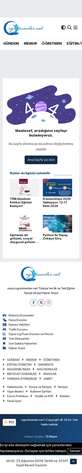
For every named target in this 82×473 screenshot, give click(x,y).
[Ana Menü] (76, 28)
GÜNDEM (11, 43)
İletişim (63, 387)
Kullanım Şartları (40, 391)
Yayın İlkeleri (15, 391)
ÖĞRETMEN (52, 43)
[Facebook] (33, 302)
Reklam (65, 396)
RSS (11, 422)
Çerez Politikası (17, 396)
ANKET (48, 378)
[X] (41, 302)
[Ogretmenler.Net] (24, 28)
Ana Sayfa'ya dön (41, 160)
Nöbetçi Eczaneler (21, 315)
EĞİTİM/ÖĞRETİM (19, 364)
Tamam (75, 451)
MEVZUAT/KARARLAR (22, 374)
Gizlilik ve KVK (44, 396)
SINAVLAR (49, 374)
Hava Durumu (18, 320)
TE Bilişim (51, 436)
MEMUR (30, 43)
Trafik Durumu (18, 329)
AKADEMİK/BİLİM (18, 369)
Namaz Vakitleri (19, 324)
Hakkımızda (14, 387)
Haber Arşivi (17, 348)
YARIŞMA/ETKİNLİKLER (22, 378)
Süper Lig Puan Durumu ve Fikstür (31, 334)
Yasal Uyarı (14, 401)
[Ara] (69, 28)
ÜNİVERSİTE (45, 364)
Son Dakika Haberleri (23, 343)
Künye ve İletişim (40, 387)
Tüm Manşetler (19, 338)
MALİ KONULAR (47, 369)
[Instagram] (48, 302)
